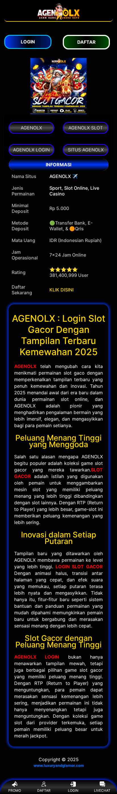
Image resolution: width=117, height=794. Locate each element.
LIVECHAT (102, 790)
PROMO (14, 790)
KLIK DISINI (61, 290)
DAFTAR (44, 790)
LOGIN (73, 790)
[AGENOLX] (58, 18)
